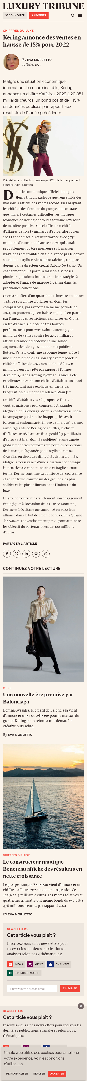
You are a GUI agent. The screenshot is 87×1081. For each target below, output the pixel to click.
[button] (43, 540)
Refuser (39, 1073)
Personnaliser (17, 1073)
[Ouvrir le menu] (80, 16)
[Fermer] (81, 1006)
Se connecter (15, 15)
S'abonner (38, 15)
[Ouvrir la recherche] (73, 16)
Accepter (57, 1073)
